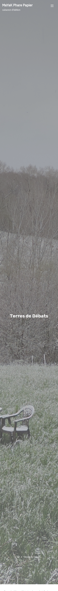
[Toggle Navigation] (52, 5)
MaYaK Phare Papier (17, 5)
